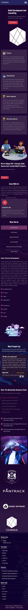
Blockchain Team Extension (8, 576)
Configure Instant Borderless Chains (10, 396)
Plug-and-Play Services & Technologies (11, 407)
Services (4, 592)
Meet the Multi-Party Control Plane (10, 398)
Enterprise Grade (6, 410)
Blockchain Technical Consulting (9, 569)
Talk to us (4, 177)
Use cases (4, 589)
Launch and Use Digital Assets (9, 404)
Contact (4, 597)
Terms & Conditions (10, 606)
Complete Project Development (9, 571)
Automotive (5, 548)
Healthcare (4, 556)
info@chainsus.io (7, 540)
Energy (4, 554)
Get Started (13, 22)
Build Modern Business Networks (9, 401)
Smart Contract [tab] (14, 225)
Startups (4, 207)
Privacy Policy (19, 606)
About (3, 587)
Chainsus (11, 604)
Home (3, 584)
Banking (4, 551)
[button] (13, 378)
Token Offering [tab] (14, 249)
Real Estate (5, 561)
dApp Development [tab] (14, 235)
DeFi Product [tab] (14, 230)
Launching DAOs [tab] (14, 240)
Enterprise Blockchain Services (9, 574)
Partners (4, 594)
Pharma (4, 559)
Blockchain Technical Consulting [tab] (14, 245)
